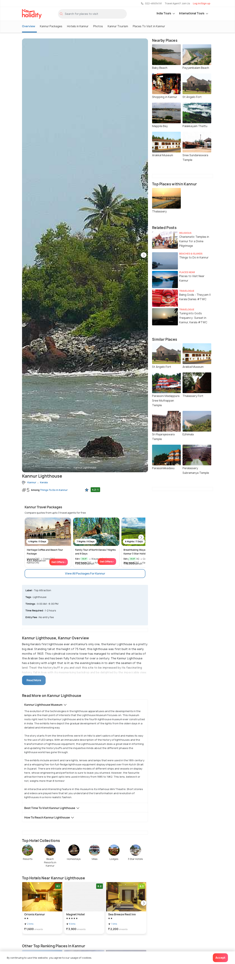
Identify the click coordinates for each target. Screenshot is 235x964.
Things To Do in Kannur (54, 490)
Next (143, 255)
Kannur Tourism (118, 26)
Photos (98, 26)
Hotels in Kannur (77, 26)
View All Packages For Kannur (85, 573)
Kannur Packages (51, 26)
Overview (28, 26)
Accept (220, 958)
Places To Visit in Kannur (149, 26)
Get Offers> (58, 562)
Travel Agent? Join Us (177, 3)
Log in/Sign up (201, 3)
